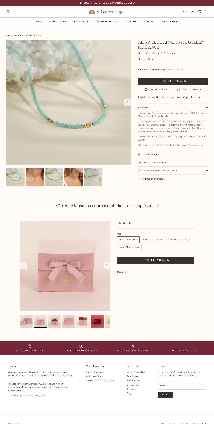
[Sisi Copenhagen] (107, 11)
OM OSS (150, 21)
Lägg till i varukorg (173, 81)
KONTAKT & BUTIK (169, 21)
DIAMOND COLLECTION (107, 21)
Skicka (165, 394)
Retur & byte (132, 376)
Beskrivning (143, 107)
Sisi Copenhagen (20, 424)
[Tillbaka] (23, 265)
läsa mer (179, 69)
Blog (129, 393)
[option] (68, 102)
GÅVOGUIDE (174, 424)
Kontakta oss (132, 389)
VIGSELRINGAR (132, 21)
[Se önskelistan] (199, 11)
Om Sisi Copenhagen (95, 372)
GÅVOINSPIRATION (57, 21)
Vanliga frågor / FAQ (136, 372)
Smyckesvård (133, 385)
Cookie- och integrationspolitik (100, 380)
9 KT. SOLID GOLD (81, 21)
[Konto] (191, 12)
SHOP (39, 21)
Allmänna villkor (93, 376)
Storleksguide (133, 380)
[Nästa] (127, 102)
